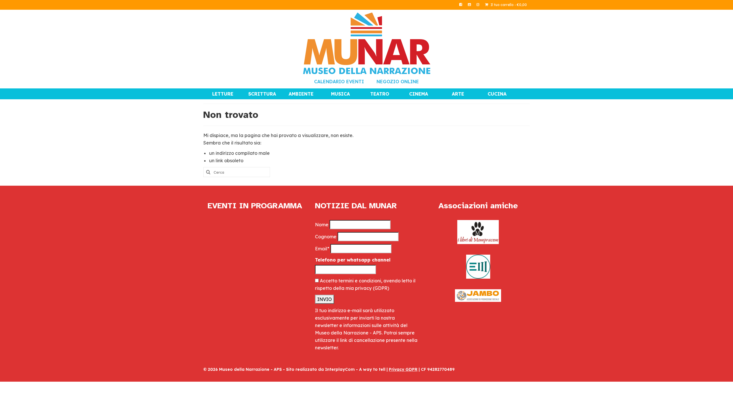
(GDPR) (381, 288)
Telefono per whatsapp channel (353, 260)
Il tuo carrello (508, 5)
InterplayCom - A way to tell (355, 369)
